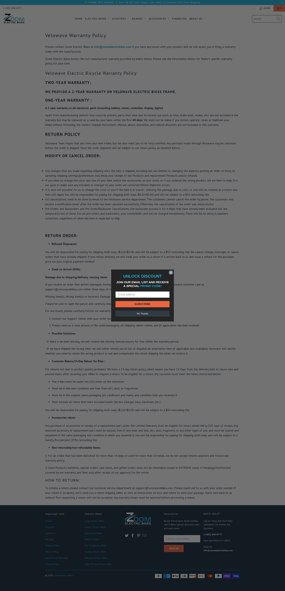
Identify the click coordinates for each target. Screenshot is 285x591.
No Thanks (142, 313)
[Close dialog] (171, 272)
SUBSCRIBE (143, 304)
